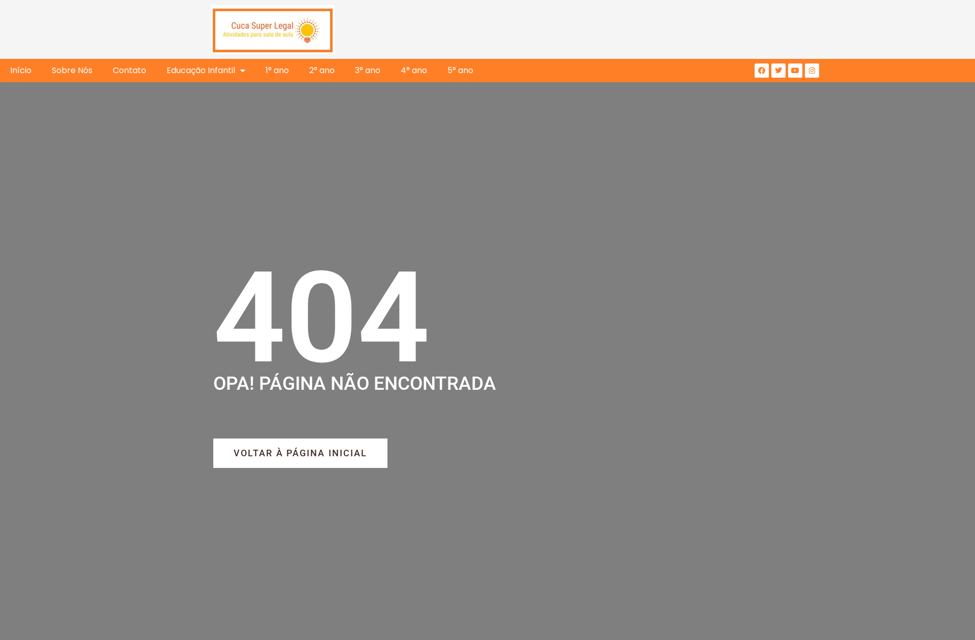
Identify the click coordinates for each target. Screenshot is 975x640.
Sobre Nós (72, 70)
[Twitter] (778, 70)
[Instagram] (812, 70)
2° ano (322, 70)
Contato (129, 70)
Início (20, 70)
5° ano (460, 70)
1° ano (277, 70)
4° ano (414, 70)
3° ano (367, 70)
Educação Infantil (201, 70)
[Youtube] (795, 70)
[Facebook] (762, 70)
